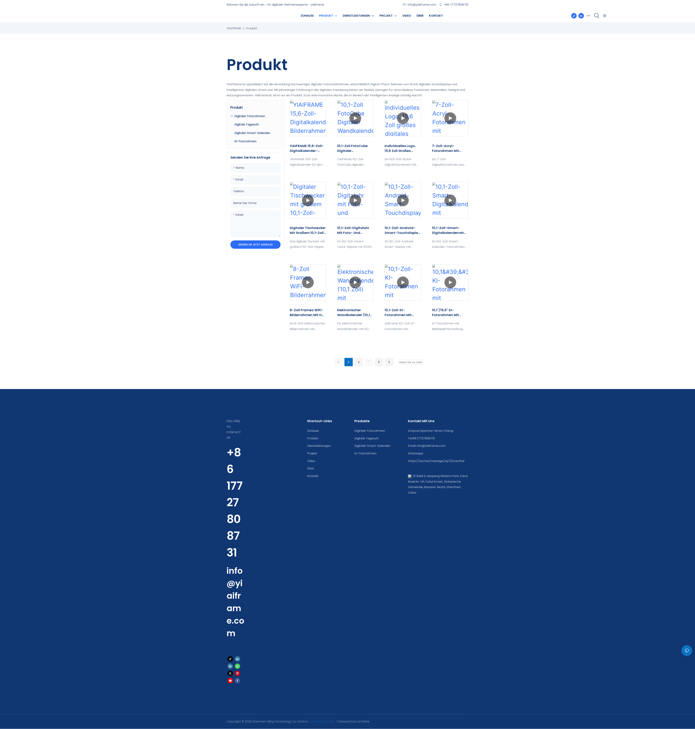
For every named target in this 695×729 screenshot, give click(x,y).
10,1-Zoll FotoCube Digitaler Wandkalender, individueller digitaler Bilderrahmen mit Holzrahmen (355, 148)
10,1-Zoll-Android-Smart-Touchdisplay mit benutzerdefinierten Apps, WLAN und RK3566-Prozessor (402, 230)
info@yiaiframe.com (422, 5)
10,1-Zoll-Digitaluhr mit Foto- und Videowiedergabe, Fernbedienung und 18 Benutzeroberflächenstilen (354, 230)
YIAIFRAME (234, 28)
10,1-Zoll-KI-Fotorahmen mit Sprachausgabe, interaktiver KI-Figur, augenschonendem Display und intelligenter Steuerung (402, 312)
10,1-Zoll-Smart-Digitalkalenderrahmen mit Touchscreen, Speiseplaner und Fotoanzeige (449, 230)
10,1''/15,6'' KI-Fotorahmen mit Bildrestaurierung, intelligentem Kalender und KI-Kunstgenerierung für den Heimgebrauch (447, 312)
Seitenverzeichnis (322, 721)
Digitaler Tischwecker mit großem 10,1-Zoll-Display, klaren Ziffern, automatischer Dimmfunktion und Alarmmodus (308, 230)
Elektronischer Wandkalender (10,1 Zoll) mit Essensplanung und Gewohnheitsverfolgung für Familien (354, 312)
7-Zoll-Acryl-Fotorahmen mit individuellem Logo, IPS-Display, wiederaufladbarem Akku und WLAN (449, 148)
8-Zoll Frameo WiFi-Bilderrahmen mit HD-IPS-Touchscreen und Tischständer (308, 312)
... (369, 359)
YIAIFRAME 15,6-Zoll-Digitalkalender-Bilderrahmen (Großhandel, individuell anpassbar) (307, 148)
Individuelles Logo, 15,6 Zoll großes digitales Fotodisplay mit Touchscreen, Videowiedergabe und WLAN (402, 148)
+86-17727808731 (455, 5)
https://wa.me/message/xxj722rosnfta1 (436, 461)
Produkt (251, 28)
